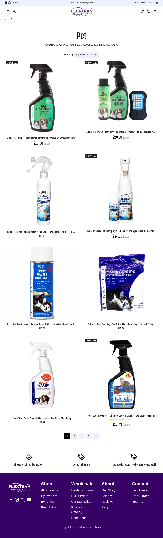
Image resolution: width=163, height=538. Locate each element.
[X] (23, 499)
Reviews (107, 501)
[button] (117, 419)
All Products (49, 490)
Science (107, 496)
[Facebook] (11, 499)
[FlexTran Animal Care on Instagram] (9, 3)
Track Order (140, 496)
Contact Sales (81, 501)
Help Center (140, 490)
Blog (105, 507)
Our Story (108, 490)
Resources (78, 518)
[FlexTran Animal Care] (21, 487)
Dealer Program (82, 490)
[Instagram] (17, 499)
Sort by (68, 54)
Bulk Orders (79, 496)
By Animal (48, 501)
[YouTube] (29, 499)
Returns (137, 501)
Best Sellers (49, 507)
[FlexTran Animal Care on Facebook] (6, 3)
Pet (12, 19)
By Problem (49, 496)
